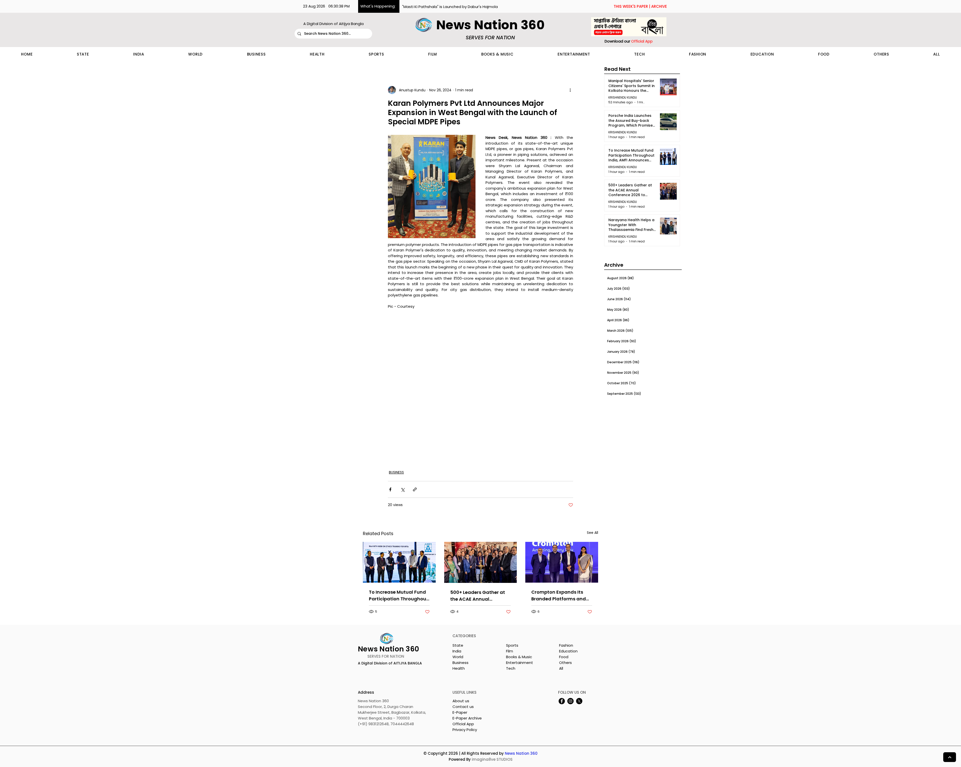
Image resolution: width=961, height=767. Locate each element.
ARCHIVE (659, 6)
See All (592, 532)
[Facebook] (562, 701)
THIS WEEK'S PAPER (631, 6)
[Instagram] (570, 701)
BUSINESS (396, 472)
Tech (510, 668)
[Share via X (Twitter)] (402, 489)
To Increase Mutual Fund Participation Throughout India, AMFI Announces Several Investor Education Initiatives (398, 595)
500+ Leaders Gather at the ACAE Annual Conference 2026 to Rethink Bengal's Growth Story (478, 595)
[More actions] (570, 90)
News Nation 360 (521, 753)
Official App (463, 723)
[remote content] (480, 389)
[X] (579, 701)
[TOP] (949, 757)
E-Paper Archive (467, 718)
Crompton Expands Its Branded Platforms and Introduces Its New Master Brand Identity (561, 595)
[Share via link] (414, 489)
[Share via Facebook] (390, 489)
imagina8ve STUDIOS (492, 759)
